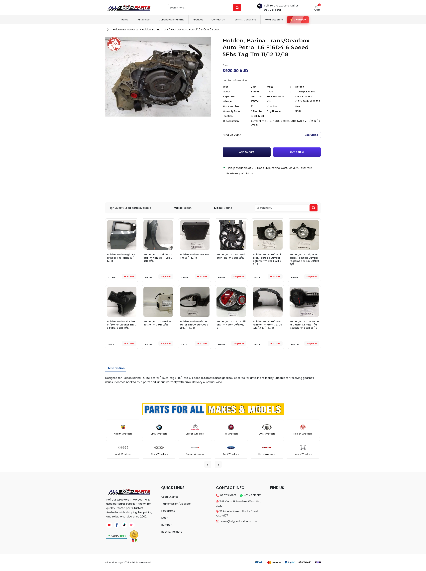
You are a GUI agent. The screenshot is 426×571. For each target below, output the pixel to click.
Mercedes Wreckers (267, 454)
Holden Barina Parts (125, 29)
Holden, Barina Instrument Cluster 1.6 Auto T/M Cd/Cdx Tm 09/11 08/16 (304, 325)
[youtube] (109, 525)
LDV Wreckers (231, 433)
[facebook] (117, 525)
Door (164, 518)
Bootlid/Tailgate (171, 532)
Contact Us (218, 19)
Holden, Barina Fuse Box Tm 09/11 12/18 (194, 256)
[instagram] (132, 525)
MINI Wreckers (303, 454)
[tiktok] (124, 525)
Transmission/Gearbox (176, 504)
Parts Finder (143, 19)
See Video (311, 135)
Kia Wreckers (195, 433)
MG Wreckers (303, 433)
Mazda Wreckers (267, 433)
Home (124, 19)
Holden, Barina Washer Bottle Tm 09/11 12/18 (157, 323)
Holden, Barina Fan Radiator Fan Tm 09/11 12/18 (230, 256)
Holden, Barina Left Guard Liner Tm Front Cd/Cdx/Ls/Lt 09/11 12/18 (267, 325)
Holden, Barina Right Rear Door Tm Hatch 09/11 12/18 (121, 258)
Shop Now (129, 276)
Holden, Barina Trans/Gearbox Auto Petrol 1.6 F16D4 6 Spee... (181, 29)
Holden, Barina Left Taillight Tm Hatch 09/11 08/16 (230, 325)
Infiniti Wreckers (123, 454)
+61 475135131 (252, 495)
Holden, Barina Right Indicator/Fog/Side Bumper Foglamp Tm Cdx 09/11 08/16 (304, 259)
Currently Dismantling (171, 19)
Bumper (166, 525)
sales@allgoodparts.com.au (239, 521)
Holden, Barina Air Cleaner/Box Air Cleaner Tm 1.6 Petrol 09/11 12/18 (121, 325)
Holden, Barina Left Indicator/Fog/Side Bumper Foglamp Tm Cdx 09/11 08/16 (267, 259)
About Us (198, 19)
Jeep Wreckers (159, 454)
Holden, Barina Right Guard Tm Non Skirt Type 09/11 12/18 (157, 258)
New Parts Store (274, 19)
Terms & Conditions (244, 19)
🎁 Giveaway (298, 19)
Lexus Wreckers (231, 454)
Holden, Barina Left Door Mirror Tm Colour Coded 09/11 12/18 (195, 325)
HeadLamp (168, 511)
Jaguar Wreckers (159, 433)
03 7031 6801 (272, 10)
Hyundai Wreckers (123, 433)
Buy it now (297, 152)
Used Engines (169, 497)
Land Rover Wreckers (195, 454)
